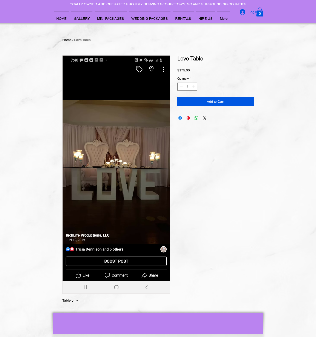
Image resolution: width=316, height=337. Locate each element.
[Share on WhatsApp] (196, 118)
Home (67, 40)
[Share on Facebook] (180, 118)
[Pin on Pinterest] (188, 118)
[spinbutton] (187, 86)
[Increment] (193, 86)
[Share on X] (204, 118)
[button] (260, 12)
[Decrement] (180, 86)
